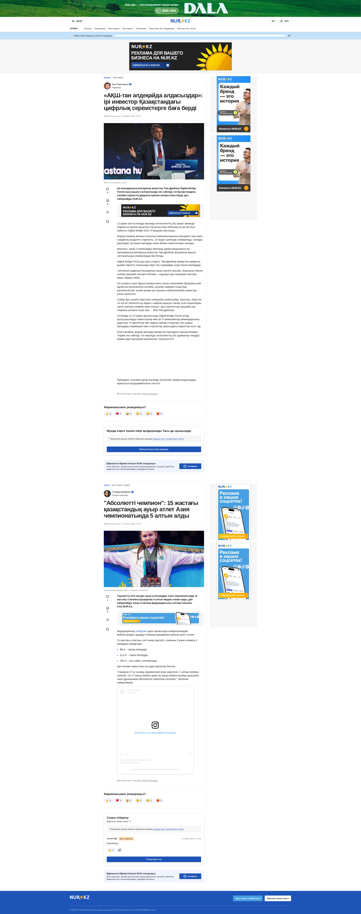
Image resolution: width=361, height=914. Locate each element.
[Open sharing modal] (107, 211)
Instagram (192, 466)
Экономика (141, 28)
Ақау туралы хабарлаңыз (247, 898)
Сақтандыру (99, 28)
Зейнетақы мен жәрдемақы (161, 28)
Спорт (107, 485)
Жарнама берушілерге (278, 898)
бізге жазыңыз (150, 394)
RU (273, 21)
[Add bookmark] (107, 221)
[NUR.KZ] (180, 21)
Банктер (88, 28)
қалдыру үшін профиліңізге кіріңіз (168, 439)
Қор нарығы (127, 28)
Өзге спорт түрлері (121, 485)
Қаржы (74, 28)
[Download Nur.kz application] (180, 8)
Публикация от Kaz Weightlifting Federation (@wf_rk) (155, 769)
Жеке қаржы (114, 28)
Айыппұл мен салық (186, 28)
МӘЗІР (79, 21)
